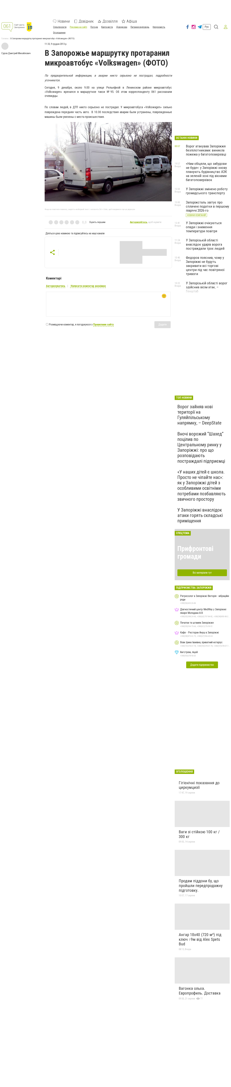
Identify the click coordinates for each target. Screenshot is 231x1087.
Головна (4, 38)
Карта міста (107, 27)
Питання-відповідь (140, 27)
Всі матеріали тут (202, 572)
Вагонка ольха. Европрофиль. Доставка (200, 991)
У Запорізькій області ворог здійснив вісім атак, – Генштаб (206, 287)
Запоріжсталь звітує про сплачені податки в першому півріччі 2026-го (207, 206)
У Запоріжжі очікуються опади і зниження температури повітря (204, 227)
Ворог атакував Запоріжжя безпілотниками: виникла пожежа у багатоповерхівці (206, 150)
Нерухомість (159, 27)
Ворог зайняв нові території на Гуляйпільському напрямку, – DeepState (199, 415)
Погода (94, 27)
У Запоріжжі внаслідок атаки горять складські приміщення (200, 515)
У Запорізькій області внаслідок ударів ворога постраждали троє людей (205, 244)
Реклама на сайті (78, 27)
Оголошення (59, 32)
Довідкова (121, 27)
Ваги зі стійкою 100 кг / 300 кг (199, 834)
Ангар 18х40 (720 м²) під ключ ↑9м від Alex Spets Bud (200, 939)
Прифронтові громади (195, 552)
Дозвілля (110, 21)
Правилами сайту (103, 324)
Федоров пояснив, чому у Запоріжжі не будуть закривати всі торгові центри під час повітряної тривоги (205, 266)
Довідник (86, 21)
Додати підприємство (202, 664)
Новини (64, 21)
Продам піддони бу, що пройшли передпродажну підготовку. (201, 886)
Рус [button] (207, 26)
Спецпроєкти (59, 27)
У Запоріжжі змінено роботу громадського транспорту (207, 191)
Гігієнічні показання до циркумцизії (199, 785)
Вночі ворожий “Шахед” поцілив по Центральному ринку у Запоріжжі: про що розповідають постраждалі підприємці (201, 447)
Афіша (131, 21)
